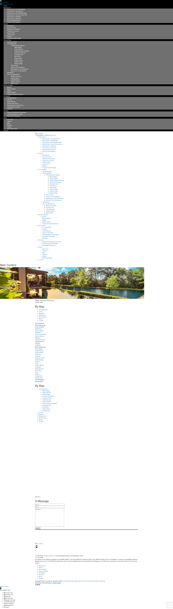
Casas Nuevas (11, 101)
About (5, 118)
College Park (38, 376)
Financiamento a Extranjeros (15, 105)
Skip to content (4, 586)
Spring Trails (14, 83)
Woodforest (10, 73)
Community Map (12, 42)
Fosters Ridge (39, 331)
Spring (40, 319)
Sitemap (102, 581)
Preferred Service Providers (15, 114)
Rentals (9, 36)
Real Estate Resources (13, 116)
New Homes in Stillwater (14, 17)
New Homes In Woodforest (15, 11)
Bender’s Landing (16, 76)
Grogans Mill (18, 58)
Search (6, 24)
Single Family (11, 33)
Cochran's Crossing (38, 355)
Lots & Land (10, 35)
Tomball (41, 320)
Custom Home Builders (13, 22)
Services (6, 110)
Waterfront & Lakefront (13, 29)
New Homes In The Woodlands (16, 9)
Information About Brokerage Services (75, 581)
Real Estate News (12, 129)
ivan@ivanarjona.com (49, 135)
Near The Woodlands (13, 74)
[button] (0, 588)
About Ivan (10, 119)
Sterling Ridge (18, 63)
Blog (8, 123)
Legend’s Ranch (15, 82)
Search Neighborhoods (13, 20)
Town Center (14, 65)
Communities (7, 40)
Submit (38, 528)
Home (5, 6)
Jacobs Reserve (39, 336)
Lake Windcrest (15, 80)
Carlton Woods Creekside (21, 51)
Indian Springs (18, 60)
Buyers (9, 87)
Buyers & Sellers (8, 85)
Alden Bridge (18, 47)
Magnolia (41, 313)
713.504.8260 (39, 135)
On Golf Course (11, 27)
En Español (7, 96)
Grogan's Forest (39, 358)
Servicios (9, 109)
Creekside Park (18, 54)
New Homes (7, 7)
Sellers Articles (11, 92)
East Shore (17, 56)
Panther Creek (18, 62)
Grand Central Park (40, 334)
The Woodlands (11, 44)
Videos (9, 127)
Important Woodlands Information (16, 112)
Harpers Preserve (40, 340)
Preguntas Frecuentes (13, 107)
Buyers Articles (11, 89)
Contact (6, 130)
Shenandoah (42, 317)
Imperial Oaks (15, 78)
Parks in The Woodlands (18, 67)
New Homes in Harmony (14, 18)
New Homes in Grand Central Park (17, 15)
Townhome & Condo (13, 31)
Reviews (9, 125)
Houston (9, 100)
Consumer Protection (93, 581)
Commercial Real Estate (14, 38)
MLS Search (10, 26)
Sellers (9, 91)
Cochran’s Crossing (20, 53)
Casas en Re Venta (12, 103)
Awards (9, 121)
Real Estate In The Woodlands (19, 69)
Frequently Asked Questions (15, 94)
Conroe (41, 311)
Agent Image (57, 583)
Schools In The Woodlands (18, 71)
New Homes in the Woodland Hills (16, 13)
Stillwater (37, 338)
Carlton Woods (18, 49)
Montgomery (42, 315)
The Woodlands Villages (18, 45)
